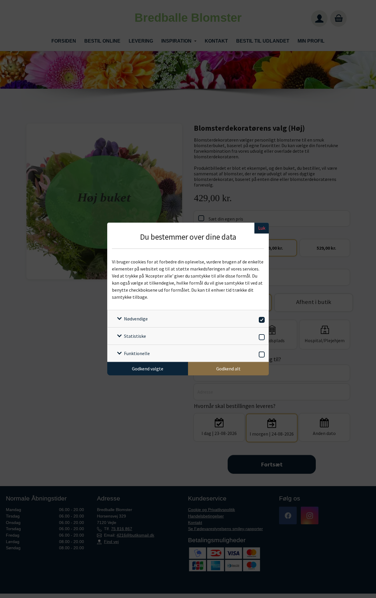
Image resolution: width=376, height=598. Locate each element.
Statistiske (135, 336)
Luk (261, 228)
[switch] (261, 319)
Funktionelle (137, 353)
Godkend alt (228, 369)
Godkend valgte (147, 369)
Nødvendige (136, 319)
